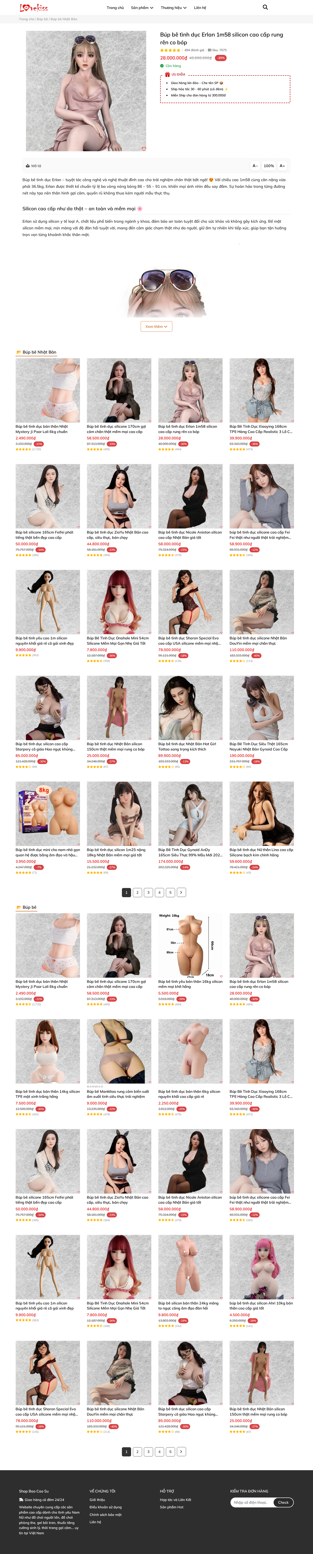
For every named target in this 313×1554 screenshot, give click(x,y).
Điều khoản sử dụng (106, 1507)
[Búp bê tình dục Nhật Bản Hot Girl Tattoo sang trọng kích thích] (190, 708)
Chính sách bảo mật (105, 1514)
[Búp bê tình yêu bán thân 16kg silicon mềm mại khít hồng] (190, 945)
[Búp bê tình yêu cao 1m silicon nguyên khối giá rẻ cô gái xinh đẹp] (48, 602)
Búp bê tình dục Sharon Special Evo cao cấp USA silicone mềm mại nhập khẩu (189, 643)
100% (269, 165)
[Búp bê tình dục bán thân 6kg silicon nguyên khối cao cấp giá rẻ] (190, 1051)
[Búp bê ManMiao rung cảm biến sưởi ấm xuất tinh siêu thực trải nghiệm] (119, 1051)
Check (283, 1502)
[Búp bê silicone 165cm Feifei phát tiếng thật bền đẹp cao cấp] (48, 496)
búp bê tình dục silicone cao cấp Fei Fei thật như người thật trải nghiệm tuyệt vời (260, 537)
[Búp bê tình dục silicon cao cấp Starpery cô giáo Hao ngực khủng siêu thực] (48, 708)
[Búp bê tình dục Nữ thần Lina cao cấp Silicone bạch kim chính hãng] (262, 813)
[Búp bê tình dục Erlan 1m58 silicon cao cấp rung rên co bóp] (86, 91)
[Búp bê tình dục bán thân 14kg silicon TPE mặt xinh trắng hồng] (48, 1051)
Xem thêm (155, 326)
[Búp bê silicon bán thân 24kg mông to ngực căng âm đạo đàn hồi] (190, 1267)
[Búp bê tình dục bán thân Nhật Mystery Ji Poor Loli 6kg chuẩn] (48, 390)
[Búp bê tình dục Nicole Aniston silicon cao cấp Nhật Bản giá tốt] (190, 496)
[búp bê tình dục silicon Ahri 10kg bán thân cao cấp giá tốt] (262, 1267)
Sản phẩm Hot (171, 1507)
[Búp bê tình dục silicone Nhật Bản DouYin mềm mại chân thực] (262, 602)
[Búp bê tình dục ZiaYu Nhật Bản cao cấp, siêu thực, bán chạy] (119, 496)
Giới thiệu (97, 1500)
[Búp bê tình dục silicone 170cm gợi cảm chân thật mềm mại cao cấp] (119, 390)
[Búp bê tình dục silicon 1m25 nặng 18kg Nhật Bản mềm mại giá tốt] (119, 813)
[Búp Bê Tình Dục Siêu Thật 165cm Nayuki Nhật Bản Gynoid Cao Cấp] (262, 708)
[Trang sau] (181, 892)
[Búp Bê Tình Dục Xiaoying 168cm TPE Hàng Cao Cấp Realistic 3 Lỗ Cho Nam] (262, 390)
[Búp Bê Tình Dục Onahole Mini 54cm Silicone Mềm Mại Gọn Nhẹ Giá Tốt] (119, 602)
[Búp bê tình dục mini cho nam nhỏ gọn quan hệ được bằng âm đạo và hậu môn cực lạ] (48, 813)
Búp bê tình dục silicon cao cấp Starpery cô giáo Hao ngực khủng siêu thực (44, 749)
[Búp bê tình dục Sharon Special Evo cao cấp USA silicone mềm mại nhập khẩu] (190, 602)
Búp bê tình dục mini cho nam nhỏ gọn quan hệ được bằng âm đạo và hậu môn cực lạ (48, 854)
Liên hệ (95, 1522)
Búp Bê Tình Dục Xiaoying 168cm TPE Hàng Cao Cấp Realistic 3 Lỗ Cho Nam (262, 431)
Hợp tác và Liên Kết (175, 1500)
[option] (86, 91)
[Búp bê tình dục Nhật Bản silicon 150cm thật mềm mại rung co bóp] (119, 708)
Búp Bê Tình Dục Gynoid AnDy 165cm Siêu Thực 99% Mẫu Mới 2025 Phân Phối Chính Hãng (190, 854)
